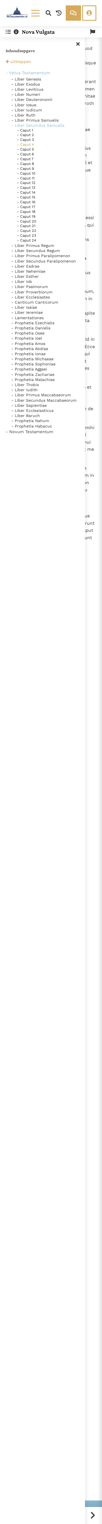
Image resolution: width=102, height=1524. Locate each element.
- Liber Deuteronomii (31, 99)
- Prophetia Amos (28, 343)
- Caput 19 (26, 216)
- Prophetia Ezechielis (32, 323)
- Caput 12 (26, 183)
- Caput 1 (25, 130)
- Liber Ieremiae (27, 312)
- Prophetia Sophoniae (33, 364)
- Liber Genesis (26, 79)
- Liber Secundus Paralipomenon (43, 261)
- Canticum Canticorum (34, 302)
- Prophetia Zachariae (32, 374)
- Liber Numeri (25, 94)
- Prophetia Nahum (30, 420)
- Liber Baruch (25, 415)
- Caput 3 (25, 139)
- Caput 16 (26, 202)
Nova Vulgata (38, 31)
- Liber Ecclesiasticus (32, 410)
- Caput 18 (26, 211)
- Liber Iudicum (26, 110)
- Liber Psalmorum (29, 286)
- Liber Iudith (24, 390)
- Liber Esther (25, 276)
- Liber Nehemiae (28, 271)
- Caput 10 (26, 173)
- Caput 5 (25, 149)
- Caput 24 (26, 240)
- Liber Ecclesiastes (30, 297)
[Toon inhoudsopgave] (8, 32)
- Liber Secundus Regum (35, 250)
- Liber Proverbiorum (31, 292)
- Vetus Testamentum (28, 72)
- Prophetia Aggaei (29, 369)
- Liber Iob (21, 281)
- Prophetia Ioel (26, 338)
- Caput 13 (26, 187)
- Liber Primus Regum (32, 245)
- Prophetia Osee (27, 333)
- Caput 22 (26, 230)
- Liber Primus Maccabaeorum (41, 395)
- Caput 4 (25, 144)
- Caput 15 (26, 197)
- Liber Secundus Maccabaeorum (43, 400)
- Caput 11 (26, 178)
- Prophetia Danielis (30, 328)
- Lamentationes (27, 318)
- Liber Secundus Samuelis (37, 125)
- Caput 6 (25, 154)
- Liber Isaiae (24, 307)
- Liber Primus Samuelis (35, 120)
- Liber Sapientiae (29, 405)
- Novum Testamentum (29, 431)
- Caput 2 (25, 135)
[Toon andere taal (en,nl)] (92, 32)
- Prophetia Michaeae (32, 359)
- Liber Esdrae (25, 266)
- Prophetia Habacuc (31, 426)
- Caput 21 (26, 226)
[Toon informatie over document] (16, 32)
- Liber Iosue (23, 105)
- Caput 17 (26, 207)
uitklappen (20, 61)
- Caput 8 (25, 164)
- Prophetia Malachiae (33, 379)
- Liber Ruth (23, 115)
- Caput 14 (26, 192)
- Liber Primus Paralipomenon (40, 255)
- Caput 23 (26, 235)
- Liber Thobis (25, 384)
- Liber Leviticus (27, 89)
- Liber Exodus (25, 84)
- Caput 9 (25, 168)
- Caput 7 (25, 159)
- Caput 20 (26, 221)
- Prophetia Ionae (28, 354)
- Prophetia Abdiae (29, 348)
